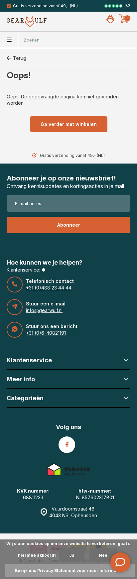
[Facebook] (67, 444)
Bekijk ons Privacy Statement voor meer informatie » (70, 570)
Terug (19, 58)
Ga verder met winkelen (69, 124)
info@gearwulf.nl (44, 310)
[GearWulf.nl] (27, 22)
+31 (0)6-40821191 (46, 333)
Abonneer (68, 225)
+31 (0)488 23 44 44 (48, 287)
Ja (71, 555)
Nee (103, 555)
